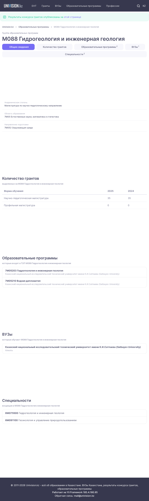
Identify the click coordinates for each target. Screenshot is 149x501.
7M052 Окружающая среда (19, 127)
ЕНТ (34, 5)
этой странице (72, 16)
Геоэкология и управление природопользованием (41, 420)
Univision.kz (8, 27)
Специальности (74, 54)
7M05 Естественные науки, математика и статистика (32, 116)
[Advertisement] (74, 78)
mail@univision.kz (84, 495)
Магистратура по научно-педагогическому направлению (33, 105)
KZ (144, 5)
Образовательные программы (83, 5)
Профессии (112, 5)
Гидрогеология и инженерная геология (34, 413)
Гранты (46, 5)
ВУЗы (58, 5)
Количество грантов (54, 46)
